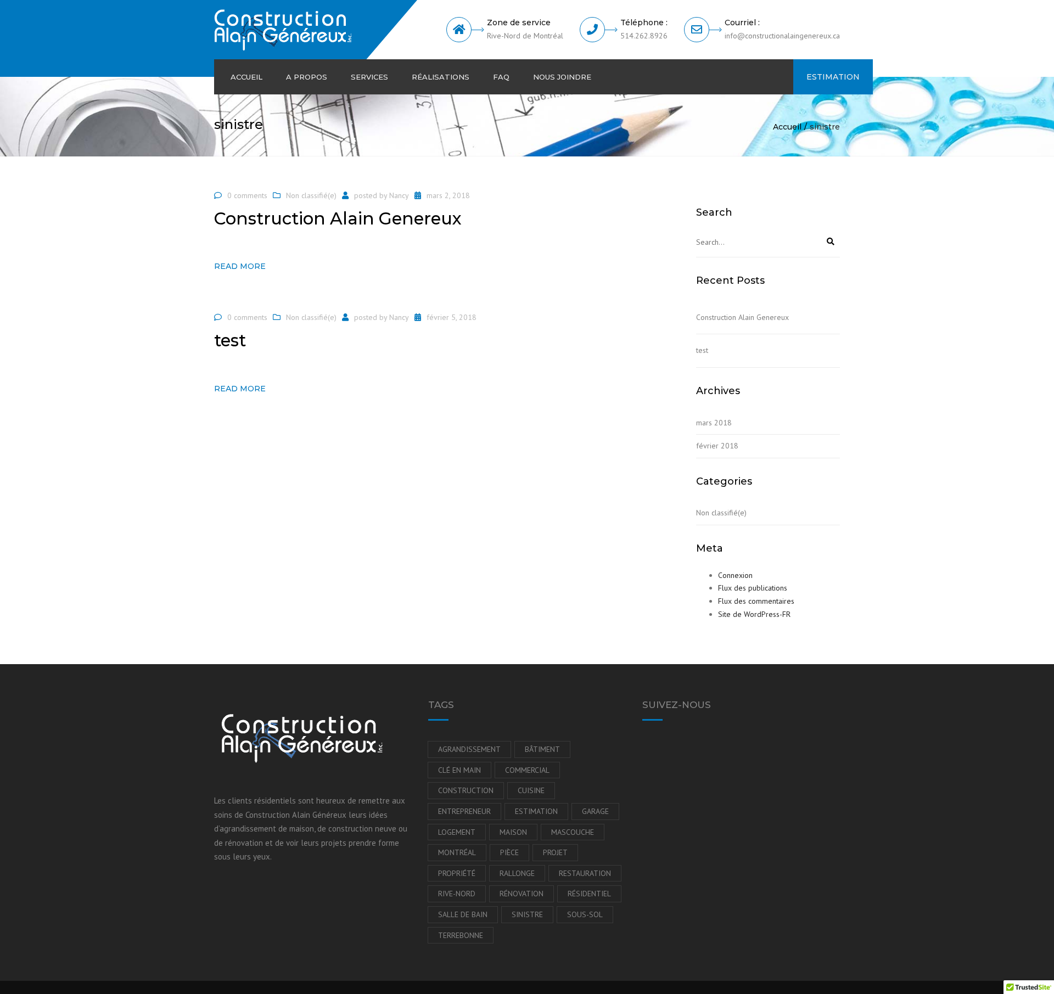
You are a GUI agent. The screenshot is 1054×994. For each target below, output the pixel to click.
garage (595, 811)
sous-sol (585, 914)
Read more (240, 266)
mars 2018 (714, 423)
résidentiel (589, 893)
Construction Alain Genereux (742, 317)
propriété (456, 873)
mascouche (572, 832)
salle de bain (462, 914)
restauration (585, 873)
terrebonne (460, 935)
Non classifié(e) (311, 195)
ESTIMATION (833, 77)
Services (369, 76)
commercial (527, 770)
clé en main (459, 770)
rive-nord (456, 893)
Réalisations (440, 76)
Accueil (246, 76)
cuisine (531, 790)
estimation (536, 811)
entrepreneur (464, 811)
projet (555, 852)
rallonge (517, 873)
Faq (501, 76)
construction (466, 790)
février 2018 (717, 446)
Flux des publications (752, 588)
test (702, 350)
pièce (509, 852)
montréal (457, 852)
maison (513, 832)
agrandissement (469, 749)
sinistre (527, 914)
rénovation (521, 893)
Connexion (735, 575)
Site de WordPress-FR (754, 614)
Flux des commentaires (756, 601)
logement (456, 832)
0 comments (247, 195)
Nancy (399, 195)
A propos (306, 76)
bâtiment (542, 749)
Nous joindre (562, 76)
